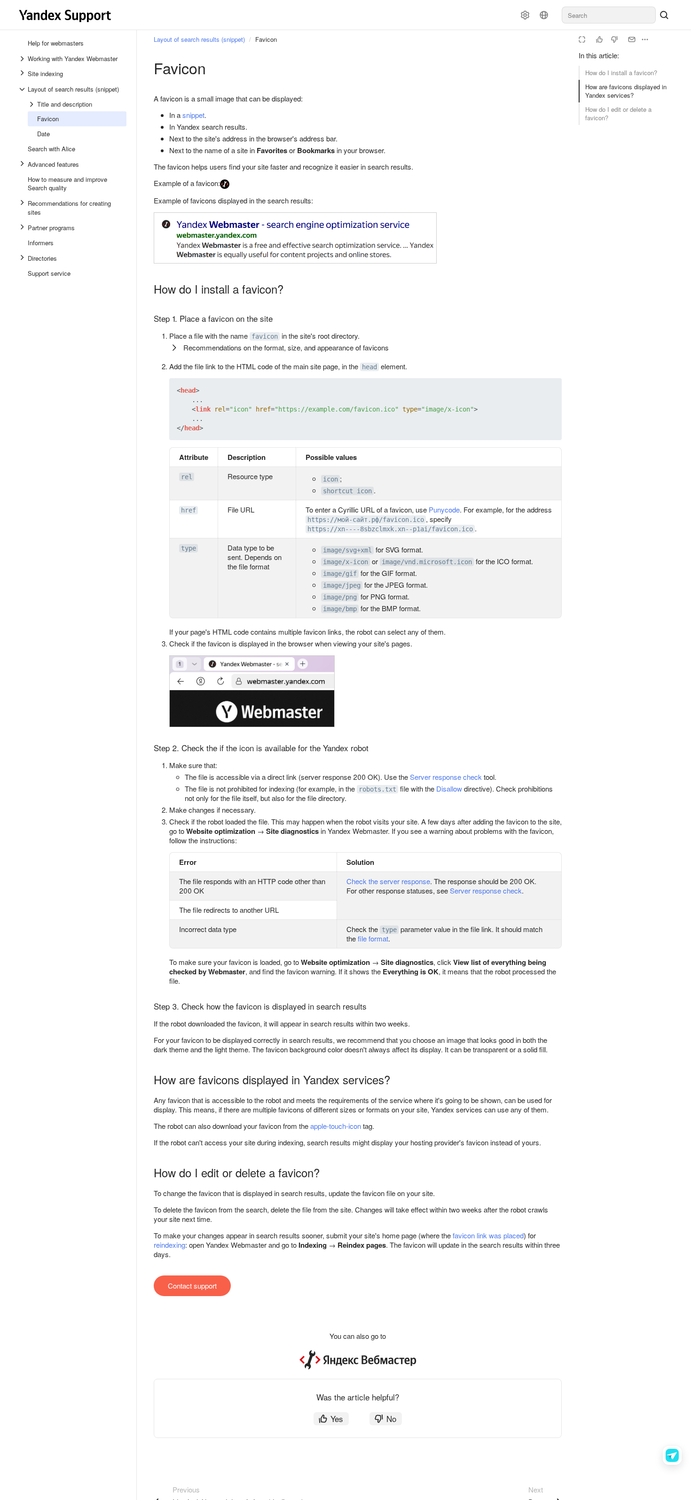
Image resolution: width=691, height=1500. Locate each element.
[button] (532, 390)
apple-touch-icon (335, 1126)
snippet (193, 115)
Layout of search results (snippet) (199, 39)
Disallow (449, 788)
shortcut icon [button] (347, 491)
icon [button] (330, 479)
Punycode (444, 509)
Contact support (192, 1285)
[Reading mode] (582, 39)
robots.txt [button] (377, 789)
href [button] (188, 510)
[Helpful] (599, 39)
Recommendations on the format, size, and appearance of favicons (286, 347)
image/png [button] (340, 597)
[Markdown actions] (645, 39)
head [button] (369, 367)
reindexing (169, 1245)
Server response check (446, 777)
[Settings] (525, 15)
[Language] (543, 15)
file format (373, 938)
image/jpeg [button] (342, 585)
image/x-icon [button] (345, 562)
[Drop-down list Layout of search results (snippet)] (23, 89)
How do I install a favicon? (621, 72)
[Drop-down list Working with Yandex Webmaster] (23, 58)
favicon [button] (264, 336)
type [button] (188, 548)
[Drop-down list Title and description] (32, 104)
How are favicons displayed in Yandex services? (626, 91)
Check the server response (388, 881)
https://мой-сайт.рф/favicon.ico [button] (365, 519)
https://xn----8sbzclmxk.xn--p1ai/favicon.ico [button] (390, 529)
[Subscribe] (631, 39)
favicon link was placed (488, 1235)
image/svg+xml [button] (347, 550)
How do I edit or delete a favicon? (618, 113)
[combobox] (608, 15)
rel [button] (186, 477)
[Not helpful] (614, 39)
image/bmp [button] (340, 609)
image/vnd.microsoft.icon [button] (427, 562)
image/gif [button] (340, 573)
